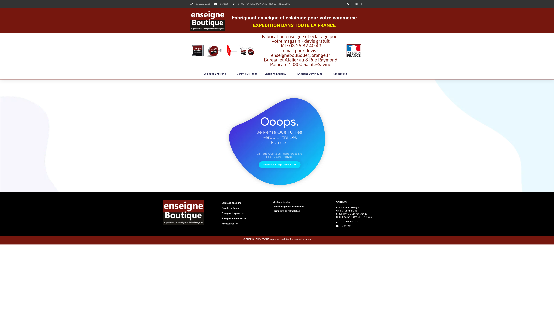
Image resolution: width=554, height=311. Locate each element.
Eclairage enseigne (215, 73)
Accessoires (340, 73)
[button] (348, 4)
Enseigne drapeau (275, 73)
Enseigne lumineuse (309, 73)
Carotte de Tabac (247, 73)
